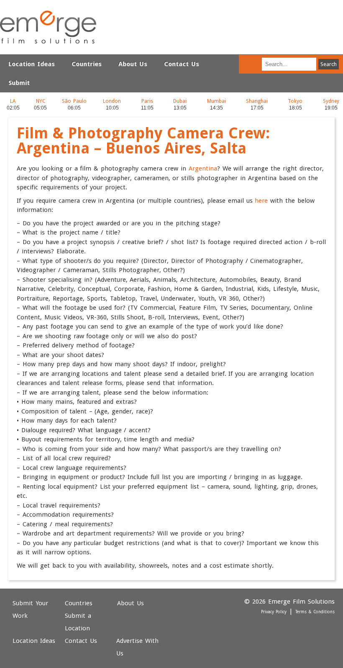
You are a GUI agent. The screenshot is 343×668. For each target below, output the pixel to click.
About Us (132, 64)
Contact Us (181, 64)
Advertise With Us (137, 647)
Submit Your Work (30, 609)
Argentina (203, 168)
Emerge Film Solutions (48, 27)
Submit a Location (78, 622)
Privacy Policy (274, 611)
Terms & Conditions (315, 611)
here (261, 200)
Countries (87, 64)
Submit (19, 83)
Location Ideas (31, 64)
